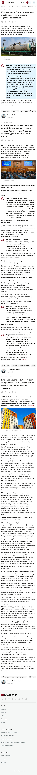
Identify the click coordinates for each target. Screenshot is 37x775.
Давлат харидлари (7, 745)
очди (24, 359)
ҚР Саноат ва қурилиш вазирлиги (14, 677)
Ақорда (18, 7)
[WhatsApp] (6, 22)
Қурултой (5, 365)
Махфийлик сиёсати (7, 735)
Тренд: (3, 6)
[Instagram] (2, 22)
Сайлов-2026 (11, 7)
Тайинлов (24, 7)
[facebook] (12, 699)
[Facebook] (12, 22)
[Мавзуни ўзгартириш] (28, 2)
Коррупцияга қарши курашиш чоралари (13, 742)
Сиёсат (3, 712)
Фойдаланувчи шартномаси (9, 732)
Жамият (32, 677)
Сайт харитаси (5, 755)
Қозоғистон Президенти (20, 365)
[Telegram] (9, 22)
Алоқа (3, 759)
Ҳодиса (30, 7)
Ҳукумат (15, 111)
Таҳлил (3, 715)
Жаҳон (3, 722)
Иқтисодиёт (5, 719)
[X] (16, 22)
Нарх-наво (5, 111)
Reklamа (3, 762)
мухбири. (31, 405)
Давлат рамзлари (6, 739)
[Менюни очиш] (34, 2)
